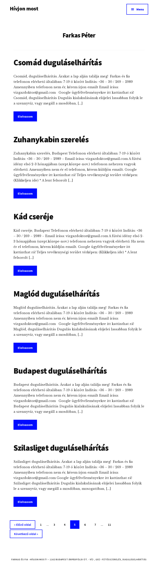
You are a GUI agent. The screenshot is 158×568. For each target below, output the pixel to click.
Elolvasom (25, 116)
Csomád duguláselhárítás (57, 62)
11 (111, 524)
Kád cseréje (33, 216)
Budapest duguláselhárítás (60, 371)
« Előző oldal (22, 524)
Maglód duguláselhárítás (56, 294)
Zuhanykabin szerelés (51, 139)
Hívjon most (24, 8)
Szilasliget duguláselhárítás (60, 448)
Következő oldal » (26, 534)
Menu (140, 9)
